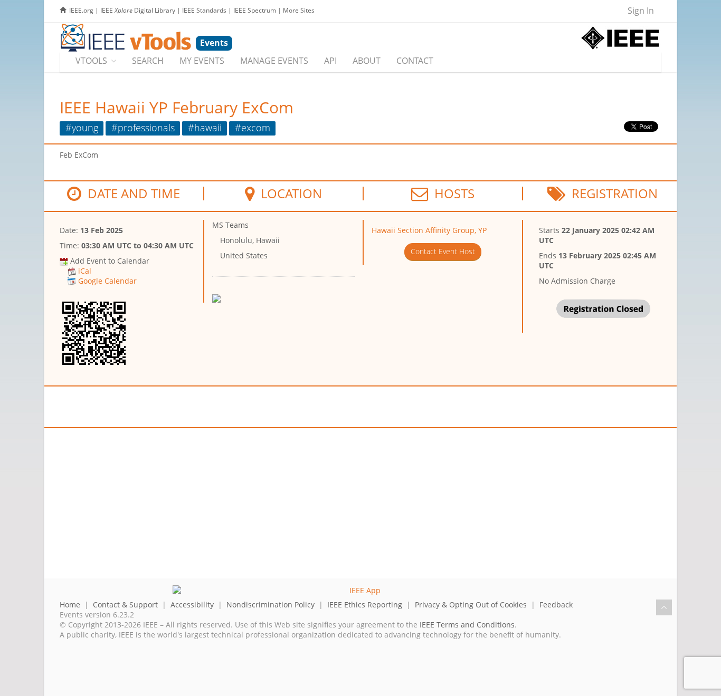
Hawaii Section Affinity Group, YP (429, 230)
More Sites (299, 10)
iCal (84, 271)
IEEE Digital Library (137, 10)
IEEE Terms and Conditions (467, 625)
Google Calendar (107, 281)
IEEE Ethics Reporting (364, 605)
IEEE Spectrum (254, 10)
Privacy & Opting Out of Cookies (471, 605)
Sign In (641, 10)
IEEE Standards (204, 10)
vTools (91, 60)
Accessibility (192, 605)
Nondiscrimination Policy (270, 605)
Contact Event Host (443, 251)
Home (70, 605)
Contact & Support (125, 605)
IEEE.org (81, 10)
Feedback (556, 605)
